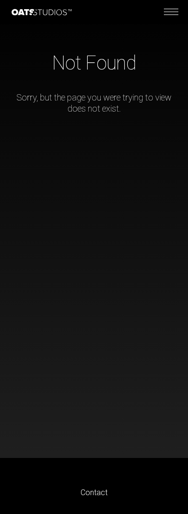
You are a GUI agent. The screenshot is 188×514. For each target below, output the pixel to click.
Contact (94, 492)
